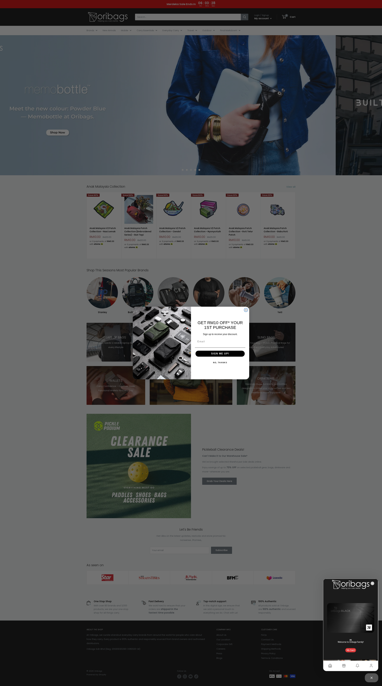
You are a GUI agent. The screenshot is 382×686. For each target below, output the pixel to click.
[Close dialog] (246, 310)
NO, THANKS (220, 363)
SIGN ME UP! (220, 353)
